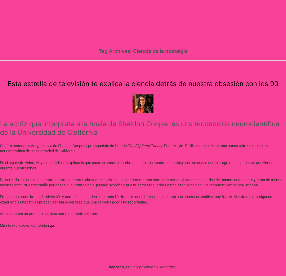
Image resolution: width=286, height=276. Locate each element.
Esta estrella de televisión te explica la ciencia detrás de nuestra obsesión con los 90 (143, 84)
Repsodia (116, 267)
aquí (51, 225)
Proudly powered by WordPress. (151, 267)
